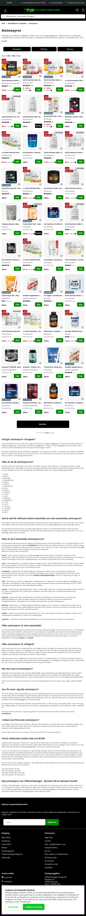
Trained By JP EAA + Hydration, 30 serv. (37, 224)
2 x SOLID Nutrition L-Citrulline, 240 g (36, 331)
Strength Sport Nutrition (30, 370)
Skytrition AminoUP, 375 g (11, 188)
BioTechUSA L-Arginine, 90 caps (55, 331)
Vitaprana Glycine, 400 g (10, 224)
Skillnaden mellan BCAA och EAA (13, 773)
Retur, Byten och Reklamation (56, 854)
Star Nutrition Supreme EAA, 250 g (14, 403)
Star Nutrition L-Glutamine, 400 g (35, 153)
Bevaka (38, 126)
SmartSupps (47, 262)
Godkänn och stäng (33, 907)
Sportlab (67, 334)
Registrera (52, 822)
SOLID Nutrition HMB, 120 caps (55, 153)
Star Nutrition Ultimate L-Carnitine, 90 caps (17, 260)
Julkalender (6, 857)
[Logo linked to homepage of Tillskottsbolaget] (42, 10)
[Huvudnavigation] (5, 10)
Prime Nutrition (70, 298)
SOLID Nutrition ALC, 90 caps (12, 117)
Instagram (8, 881)
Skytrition (68, 119)
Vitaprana (5, 227)
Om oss (48, 851)
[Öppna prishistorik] (13, 90)
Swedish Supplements (29, 298)
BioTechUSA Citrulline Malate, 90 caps (57, 403)
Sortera (70, 49)
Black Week (6, 837)
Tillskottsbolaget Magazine (12, 854)
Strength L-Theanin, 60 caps (33, 367)
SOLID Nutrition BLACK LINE (10, 83)
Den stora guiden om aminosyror (13, 775)
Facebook (8, 877)
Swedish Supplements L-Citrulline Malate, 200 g (40, 296)
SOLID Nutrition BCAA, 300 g (54, 80)
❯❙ (52, 433)
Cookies (48, 841)
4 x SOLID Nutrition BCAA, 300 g (34, 260)
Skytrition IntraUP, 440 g (74, 117)
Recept (4, 847)
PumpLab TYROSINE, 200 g (11, 367)
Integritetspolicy (51, 847)
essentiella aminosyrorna (20, 654)
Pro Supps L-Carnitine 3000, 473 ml (56, 296)
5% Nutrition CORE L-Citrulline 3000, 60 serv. (60, 188)
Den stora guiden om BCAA (11, 771)
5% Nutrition (48, 191)
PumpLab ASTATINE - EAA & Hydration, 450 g (39, 403)
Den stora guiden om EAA (11, 769)
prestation (68, 789)
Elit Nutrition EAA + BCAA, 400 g (55, 116)
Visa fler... (43, 424)
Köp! (17, 89)
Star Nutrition (27, 155)
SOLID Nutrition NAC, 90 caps (33, 117)
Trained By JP (27, 227)
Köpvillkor (49, 867)
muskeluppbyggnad (49, 789)
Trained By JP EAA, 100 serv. (12, 296)
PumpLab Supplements (9, 370)
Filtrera (44, 49)
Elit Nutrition (48, 119)
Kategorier (17, 49)
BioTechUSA (47, 334)
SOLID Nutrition (28, 83)
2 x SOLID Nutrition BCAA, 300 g (34, 188)
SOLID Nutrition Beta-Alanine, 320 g (14, 331)
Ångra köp (49, 837)
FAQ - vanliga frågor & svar (55, 844)
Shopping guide (8, 851)
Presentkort (6, 844)
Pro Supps (47, 298)
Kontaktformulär (51, 864)
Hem (3, 23)
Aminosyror (33, 23)
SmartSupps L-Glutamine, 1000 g (55, 260)
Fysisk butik (49, 861)
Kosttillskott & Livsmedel (17, 23)
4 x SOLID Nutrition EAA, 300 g (13, 153)
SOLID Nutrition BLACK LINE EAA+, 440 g (16, 80)
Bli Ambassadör (51, 857)
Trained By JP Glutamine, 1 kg (54, 367)
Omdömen (6, 841)
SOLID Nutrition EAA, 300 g (32, 80)
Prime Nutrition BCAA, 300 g (75, 296)
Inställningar (13, 907)
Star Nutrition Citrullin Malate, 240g (57, 224)
